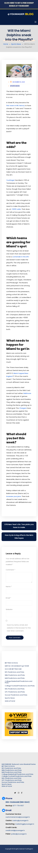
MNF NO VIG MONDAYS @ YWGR (17, 666)
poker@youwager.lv (19, 834)
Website (9, 609)
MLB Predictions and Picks (15, 678)
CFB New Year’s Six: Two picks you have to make (19, 526)
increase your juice (13, 496)
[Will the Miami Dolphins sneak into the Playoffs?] (19, 70)
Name (9, 586)
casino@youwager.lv (20, 820)
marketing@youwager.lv (24, 824)
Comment (10, 570)
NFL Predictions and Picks (14, 672)
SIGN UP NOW (10, 701)
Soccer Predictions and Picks (16, 695)
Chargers (23, 408)
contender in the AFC (21, 257)
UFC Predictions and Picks (15, 692)
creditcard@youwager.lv (15, 830)
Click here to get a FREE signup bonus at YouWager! (19, 4)
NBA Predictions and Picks (15, 675)
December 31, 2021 (19, 82)
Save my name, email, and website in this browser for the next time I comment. (19, 628)
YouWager (10, 180)
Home (5, 44)
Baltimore (27, 393)
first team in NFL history (15, 105)
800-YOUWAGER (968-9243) (18, 802)
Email (8, 598)
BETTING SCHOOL (11, 663)
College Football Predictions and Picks (20, 686)
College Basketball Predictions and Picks (18, 682)
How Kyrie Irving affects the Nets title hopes (19, 536)
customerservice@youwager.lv (18, 817)
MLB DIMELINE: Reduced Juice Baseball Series (19, 764)
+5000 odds (16, 209)
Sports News (16, 44)
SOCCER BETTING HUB (13, 669)
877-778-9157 (18, 805)
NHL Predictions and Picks (14, 689)
